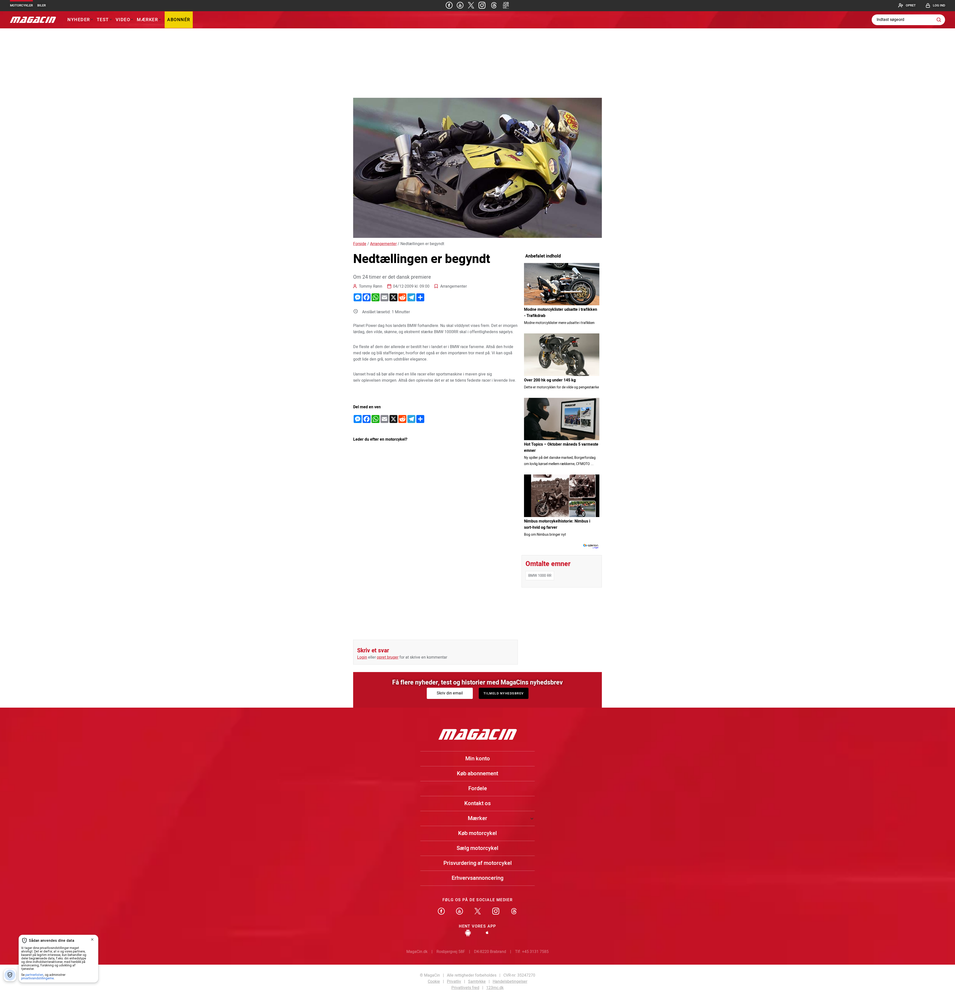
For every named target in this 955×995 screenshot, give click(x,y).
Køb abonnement (477, 774)
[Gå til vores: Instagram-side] (481, 5)
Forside (359, 244)
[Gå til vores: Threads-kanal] (493, 5)
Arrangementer (383, 244)
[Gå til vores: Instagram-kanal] (496, 912)
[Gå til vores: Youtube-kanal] (460, 5)
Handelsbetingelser (510, 982)
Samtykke (477, 982)
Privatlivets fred (465, 988)
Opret (911, 5)
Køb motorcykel (477, 833)
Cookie (434, 982)
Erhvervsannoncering (477, 878)
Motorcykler (21, 5)
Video (123, 19)
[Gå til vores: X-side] (471, 5)
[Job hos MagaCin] (505, 5)
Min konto (477, 759)
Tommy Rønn (370, 286)
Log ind (939, 5)
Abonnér (178, 19)
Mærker (147, 19)
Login (362, 657)
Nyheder (78, 19)
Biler (41, 5)
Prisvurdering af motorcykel (477, 863)
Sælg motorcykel (477, 848)
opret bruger (387, 657)
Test (103, 19)
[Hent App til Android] (468, 933)
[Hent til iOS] (487, 933)
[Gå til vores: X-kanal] (478, 912)
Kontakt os (477, 803)
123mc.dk (495, 988)
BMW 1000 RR (539, 575)
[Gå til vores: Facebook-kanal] (441, 912)
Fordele (477, 788)
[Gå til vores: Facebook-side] (449, 5)
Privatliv (454, 982)
